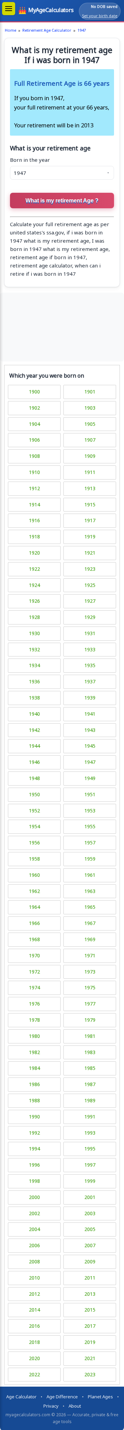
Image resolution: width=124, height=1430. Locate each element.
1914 (34, 504)
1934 (34, 665)
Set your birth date (99, 15)
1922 (34, 569)
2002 (34, 1213)
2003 (89, 1213)
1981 (89, 1036)
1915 (89, 504)
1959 (89, 858)
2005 (89, 1229)
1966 (34, 923)
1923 (89, 569)
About (75, 1406)
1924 (34, 585)
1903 (89, 407)
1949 (89, 778)
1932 (34, 649)
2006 (34, 1245)
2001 (89, 1197)
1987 (89, 1084)
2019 (89, 1342)
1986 (34, 1084)
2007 (89, 1245)
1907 (89, 440)
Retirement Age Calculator (46, 30)
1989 (89, 1100)
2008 (34, 1261)
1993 (89, 1132)
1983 (89, 1052)
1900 (34, 391)
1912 (34, 488)
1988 (34, 1100)
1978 (34, 1020)
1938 (34, 697)
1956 (34, 842)
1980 (34, 1036)
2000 (34, 1197)
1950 (34, 794)
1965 (89, 907)
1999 (89, 1181)
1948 (34, 778)
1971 (89, 955)
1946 (34, 762)
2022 (34, 1374)
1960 (34, 875)
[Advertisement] (62, 327)
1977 (89, 1003)
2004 (34, 1229)
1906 (34, 440)
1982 (34, 1052)
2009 (89, 1261)
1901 (89, 391)
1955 (89, 826)
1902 (34, 407)
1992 (34, 1132)
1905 (89, 424)
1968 (34, 939)
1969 (89, 939)
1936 (34, 681)
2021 (89, 1358)
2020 (34, 1358)
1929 (89, 617)
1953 (89, 810)
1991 (89, 1116)
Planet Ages (100, 1397)
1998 (34, 1181)
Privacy (51, 1406)
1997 (89, 1164)
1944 (34, 746)
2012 (34, 1294)
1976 (34, 1003)
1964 (34, 907)
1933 (89, 649)
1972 (34, 971)
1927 (89, 601)
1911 (89, 472)
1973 (89, 971)
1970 (34, 955)
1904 (34, 424)
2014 (34, 1309)
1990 (34, 1116)
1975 (89, 987)
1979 (89, 1020)
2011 (89, 1277)
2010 (34, 1277)
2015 (89, 1309)
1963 (89, 891)
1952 (34, 810)
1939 (89, 697)
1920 (34, 552)
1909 (89, 456)
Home (10, 30)
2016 (34, 1326)
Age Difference (62, 1397)
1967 (89, 923)
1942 (34, 730)
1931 (89, 633)
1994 (34, 1148)
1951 (89, 794)
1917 (89, 520)
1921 (89, 552)
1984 (34, 1068)
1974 (34, 987)
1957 (89, 842)
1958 (34, 858)
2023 (89, 1374)
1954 (34, 826)
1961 (89, 875)
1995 (89, 1148)
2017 (89, 1326)
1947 (82, 30)
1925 (89, 585)
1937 (89, 681)
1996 (34, 1164)
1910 (34, 472)
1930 (34, 633)
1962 (34, 891)
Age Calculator (21, 1397)
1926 (34, 601)
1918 (34, 536)
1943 (89, 730)
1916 (34, 520)
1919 (89, 536)
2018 (34, 1342)
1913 (89, 488)
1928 (34, 617)
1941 (89, 714)
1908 (34, 456)
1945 (89, 746)
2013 (89, 1294)
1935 (89, 665)
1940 (34, 714)
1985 (89, 1068)
